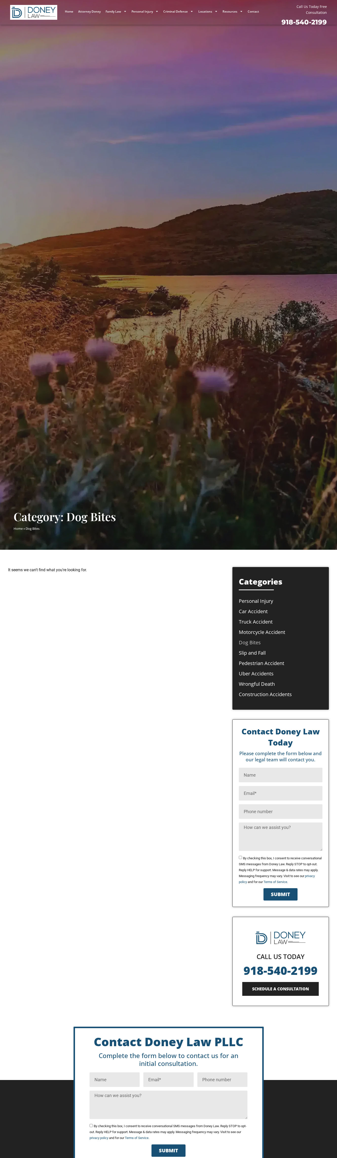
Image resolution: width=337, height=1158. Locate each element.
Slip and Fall (252, 652)
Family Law (113, 11)
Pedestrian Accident (261, 663)
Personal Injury (142, 11)
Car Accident (253, 611)
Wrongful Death (257, 684)
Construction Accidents (265, 694)
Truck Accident (256, 621)
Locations (205, 11)
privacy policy (99, 1138)
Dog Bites (250, 642)
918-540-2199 (280, 970)
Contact (253, 11)
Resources (230, 11)
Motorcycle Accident (262, 632)
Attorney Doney (89, 11)
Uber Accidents (256, 673)
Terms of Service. (275, 882)
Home (69, 11)
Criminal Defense (175, 11)
